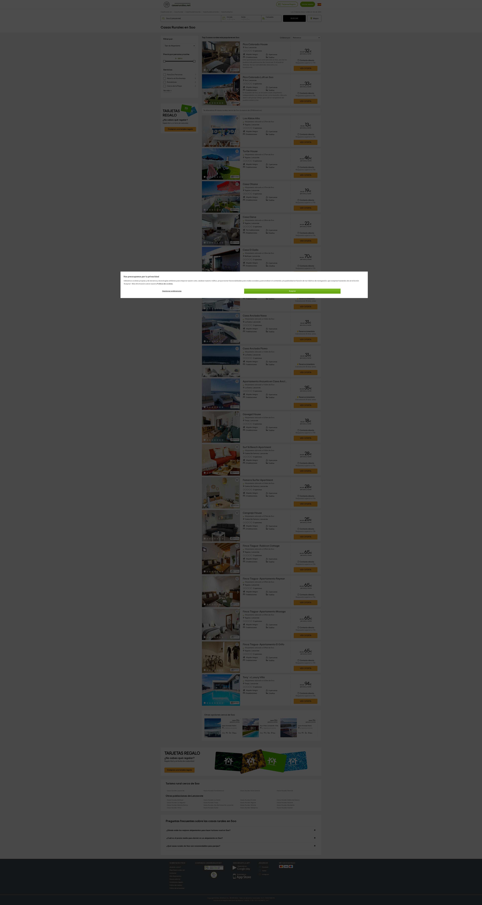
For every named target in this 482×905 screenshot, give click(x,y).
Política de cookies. (165, 284)
